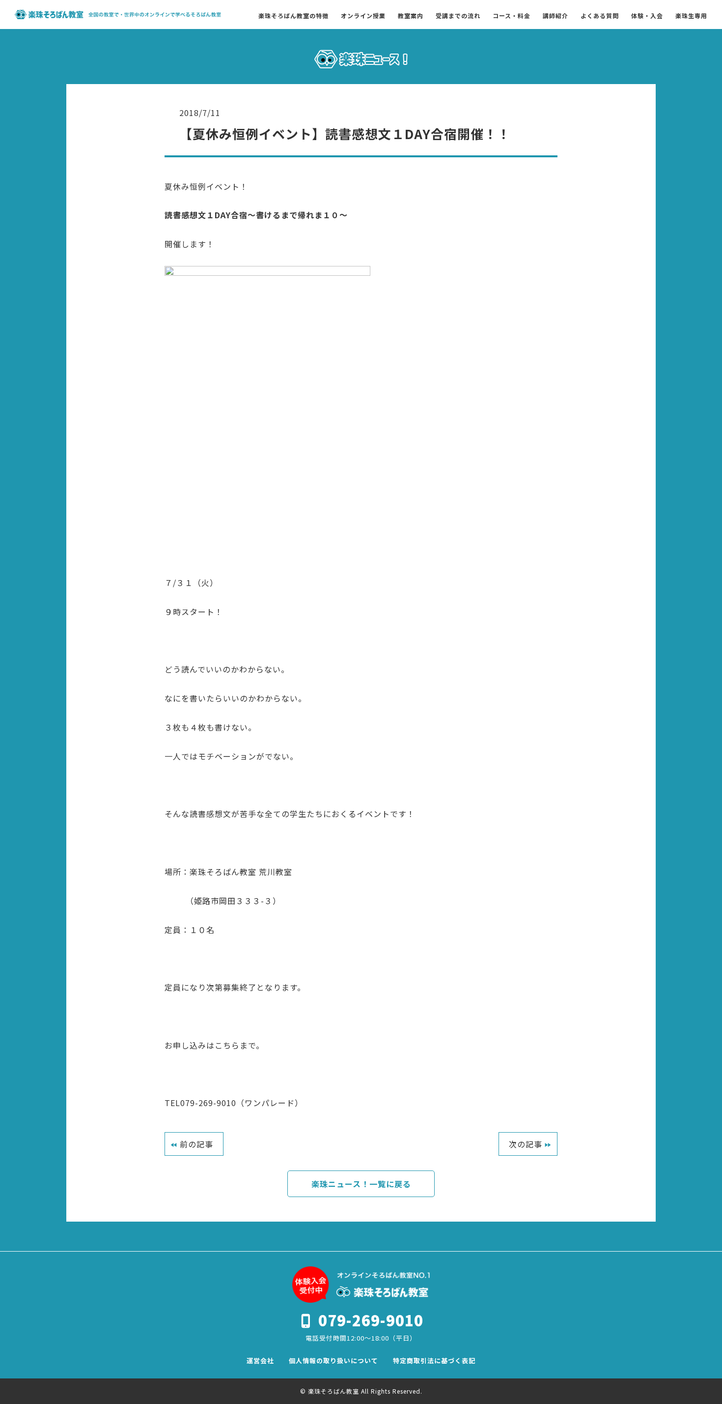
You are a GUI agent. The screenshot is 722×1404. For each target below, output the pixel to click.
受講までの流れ (458, 16)
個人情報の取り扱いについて (333, 1360)
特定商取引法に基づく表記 (434, 1360)
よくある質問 (600, 16)
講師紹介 (555, 16)
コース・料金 (511, 16)
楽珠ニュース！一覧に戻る (361, 1184)
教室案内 (410, 16)
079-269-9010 (370, 1320)
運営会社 (260, 1360)
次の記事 (525, 1144)
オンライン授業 (363, 16)
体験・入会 (647, 16)
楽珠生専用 (691, 16)
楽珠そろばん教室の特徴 (293, 16)
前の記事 (196, 1144)
